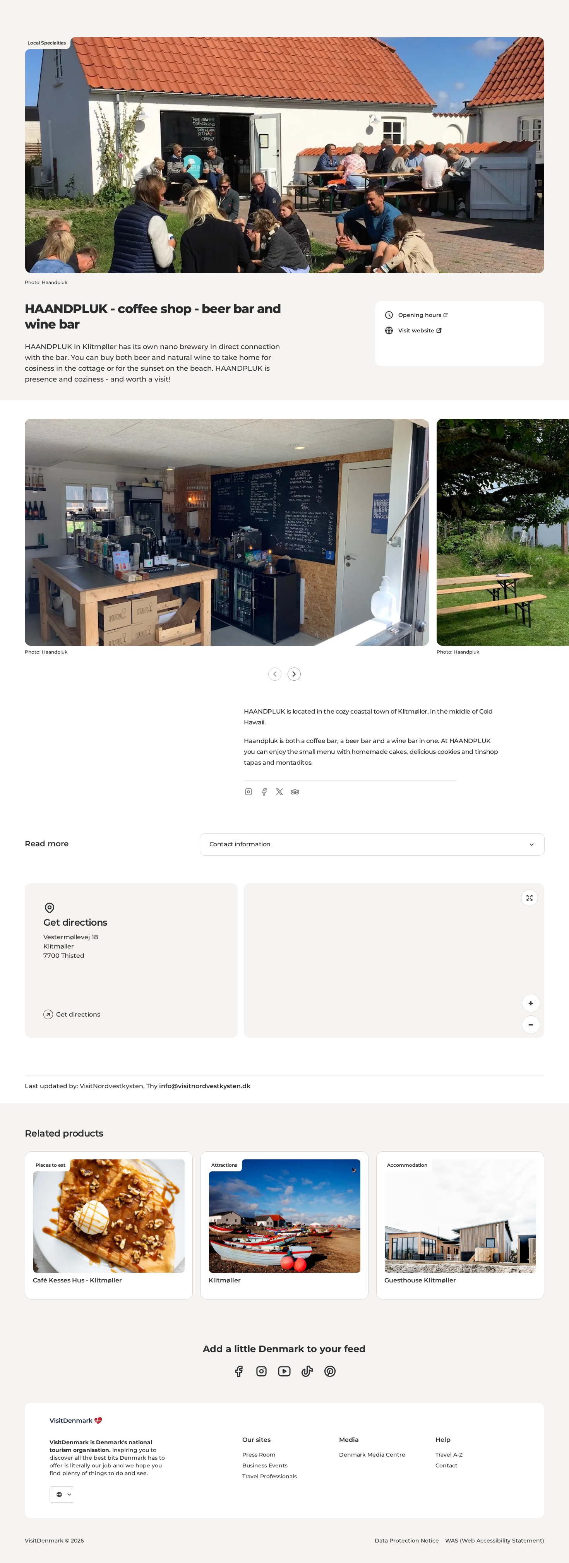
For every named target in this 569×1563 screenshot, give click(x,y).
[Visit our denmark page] (238, 1371)
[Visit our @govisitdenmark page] (307, 1371)
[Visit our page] (261, 1371)
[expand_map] (529, 897)
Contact (446, 1465)
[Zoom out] (531, 1024)
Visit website (416, 330)
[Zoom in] (531, 1003)
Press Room (259, 1454)
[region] (394, 960)
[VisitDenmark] (76, 1420)
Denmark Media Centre (372, 1454)
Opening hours (419, 315)
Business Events (265, 1465)
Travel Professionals (269, 1476)
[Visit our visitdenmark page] (284, 1371)
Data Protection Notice (407, 1540)
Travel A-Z (449, 1454)
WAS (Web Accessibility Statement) (494, 1540)
